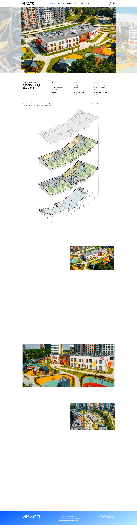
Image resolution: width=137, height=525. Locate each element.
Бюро (69, 3)
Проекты (51, 3)
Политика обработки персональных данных (68, 518)
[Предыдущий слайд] (3, 40)
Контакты (85, 3)
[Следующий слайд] (134, 40)
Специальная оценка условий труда (68, 520)
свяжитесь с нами (70, 461)
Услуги (61, 3)
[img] (113, 3)
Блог (76, 3)
